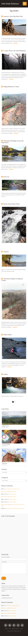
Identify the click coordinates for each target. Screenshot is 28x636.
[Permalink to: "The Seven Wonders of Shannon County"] (14, 301)
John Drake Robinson (10, 4)
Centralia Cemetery (13, 496)
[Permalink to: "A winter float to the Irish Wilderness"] (14, 62)
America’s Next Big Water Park (13, 16)
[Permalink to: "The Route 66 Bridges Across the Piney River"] (14, 153)
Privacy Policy (15, 628)
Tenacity (6, 251)
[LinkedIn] (14, 625)
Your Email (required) (5, 557)
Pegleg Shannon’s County (11, 86)
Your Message (4, 561)
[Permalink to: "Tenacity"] (14, 261)
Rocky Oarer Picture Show (11, 204)
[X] (10, 625)
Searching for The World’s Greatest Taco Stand (15, 508)
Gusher (5, 374)
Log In (21, 628)
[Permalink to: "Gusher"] (14, 385)
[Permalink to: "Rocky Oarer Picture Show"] (14, 225)
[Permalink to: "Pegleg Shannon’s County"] (14, 108)
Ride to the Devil (13, 491)
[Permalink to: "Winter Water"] (14, 348)
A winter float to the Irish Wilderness (14, 51)
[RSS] (22, 625)
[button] (25, 3)
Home (6, 628)
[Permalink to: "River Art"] (14, 185)
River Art (6, 177)
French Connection (12, 494)
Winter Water (7, 334)
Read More (15, 43)
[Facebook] (5, 625)
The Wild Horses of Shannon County (12, 488)
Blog (10, 628)
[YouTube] (18, 625)
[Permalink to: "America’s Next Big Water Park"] (14, 27)
